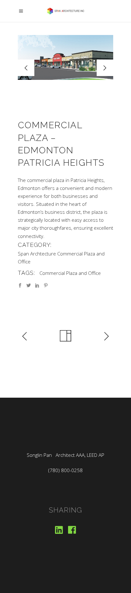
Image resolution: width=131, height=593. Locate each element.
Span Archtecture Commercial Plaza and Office (61, 257)
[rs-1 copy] (65, 57)
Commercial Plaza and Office (70, 273)
